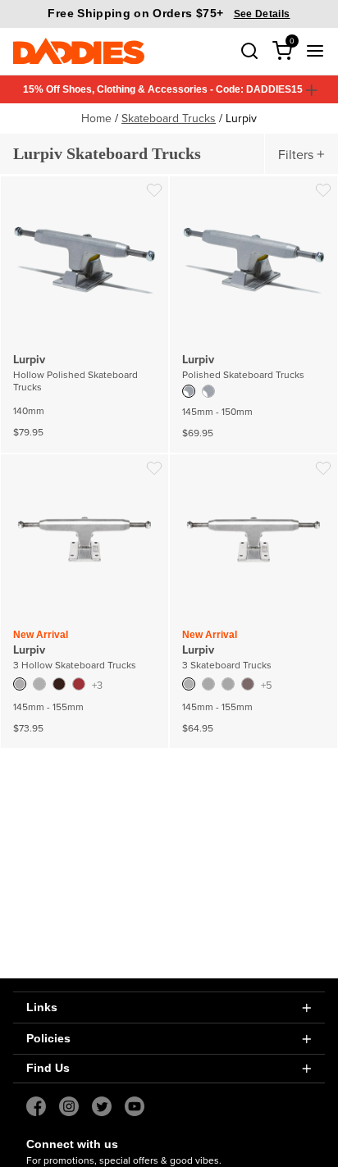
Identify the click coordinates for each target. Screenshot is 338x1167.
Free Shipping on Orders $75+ (169, 13)
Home (96, 118)
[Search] (249, 51)
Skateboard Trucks (168, 118)
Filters (295, 154)
